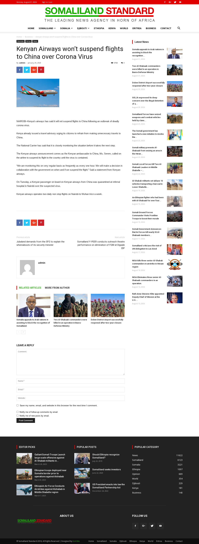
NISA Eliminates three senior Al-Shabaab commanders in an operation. (147, 280)
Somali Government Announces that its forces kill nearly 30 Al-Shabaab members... (146, 232)
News (35, 41)
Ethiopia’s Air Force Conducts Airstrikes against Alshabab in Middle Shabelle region (50, 489)
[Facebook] (164, 2)
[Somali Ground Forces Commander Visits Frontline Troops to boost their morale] (175, 216)
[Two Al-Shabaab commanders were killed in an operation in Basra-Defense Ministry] (71, 305)
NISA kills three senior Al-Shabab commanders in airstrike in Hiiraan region (148, 263)
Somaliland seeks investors (106, 469)
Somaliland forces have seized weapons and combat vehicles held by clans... (146, 117)
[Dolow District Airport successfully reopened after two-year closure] (108, 305)
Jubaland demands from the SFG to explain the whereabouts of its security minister (40, 243)
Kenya (112, 28)
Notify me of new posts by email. (34, 416)
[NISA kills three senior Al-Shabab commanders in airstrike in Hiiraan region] (175, 264)
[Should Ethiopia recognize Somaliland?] (82, 458)
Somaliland (46, 28)
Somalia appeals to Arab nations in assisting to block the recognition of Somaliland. (33, 322)
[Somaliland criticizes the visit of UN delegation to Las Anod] (175, 249)
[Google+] (170, 2)
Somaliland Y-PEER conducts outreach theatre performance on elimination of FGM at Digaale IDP (101, 245)
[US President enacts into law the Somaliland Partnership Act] (82, 488)
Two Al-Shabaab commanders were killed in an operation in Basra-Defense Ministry (70, 322)
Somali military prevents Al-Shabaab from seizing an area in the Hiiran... (147, 150)
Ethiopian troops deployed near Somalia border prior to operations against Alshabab (51, 473)
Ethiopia (99, 28)
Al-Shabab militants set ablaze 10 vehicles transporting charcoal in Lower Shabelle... (147, 184)
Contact (165, 28)
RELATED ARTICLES (30, 287)
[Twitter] (175, 2)
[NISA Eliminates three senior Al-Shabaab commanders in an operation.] (175, 281)
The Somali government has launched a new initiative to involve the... (148, 134)
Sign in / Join (47, 2)
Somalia (65, 28)
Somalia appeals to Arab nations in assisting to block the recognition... (148, 52)
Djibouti (82, 28)
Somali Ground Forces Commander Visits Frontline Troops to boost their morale (145, 215)
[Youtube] (180, 2)
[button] (179, 28)
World (124, 28)
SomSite (76, 541)
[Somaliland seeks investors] (82, 473)
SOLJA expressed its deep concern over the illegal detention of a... (147, 100)
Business (151, 28)
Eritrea (136, 28)
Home (31, 28)
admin (22, 63)
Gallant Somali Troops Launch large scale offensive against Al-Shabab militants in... (50, 457)
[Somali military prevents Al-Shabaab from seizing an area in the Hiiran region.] (175, 151)
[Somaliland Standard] (99, 14)
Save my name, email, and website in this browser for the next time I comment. (58, 405)
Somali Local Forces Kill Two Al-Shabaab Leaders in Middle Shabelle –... (147, 167)
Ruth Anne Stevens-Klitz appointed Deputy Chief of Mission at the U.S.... (148, 297)
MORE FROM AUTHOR (57, 287)
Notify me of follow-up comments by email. (39, 412)
